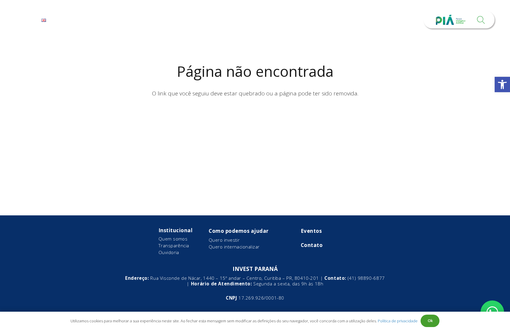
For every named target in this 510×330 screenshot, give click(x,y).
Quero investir (224, 240)
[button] (502, 84)
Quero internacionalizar (234, 247)
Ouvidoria (168, 252)
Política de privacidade (398, 321)
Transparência (173, 245)
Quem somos (173, 239)
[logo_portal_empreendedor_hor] (255, 20)
